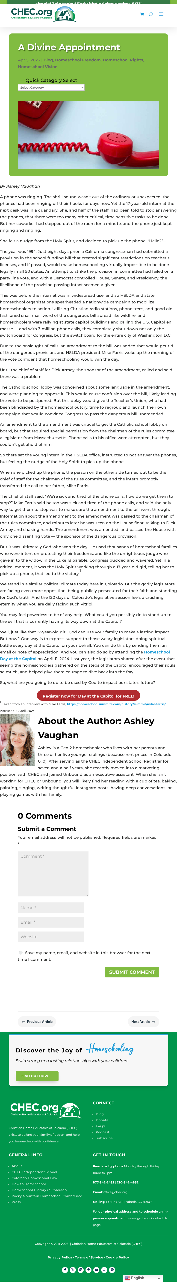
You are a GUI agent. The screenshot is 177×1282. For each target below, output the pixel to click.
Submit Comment (132, 972)
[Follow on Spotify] (112, 1270)
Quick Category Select (51, 80)
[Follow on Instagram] (81, 1270)
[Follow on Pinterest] (88, 1270)
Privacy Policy (60, 1257)
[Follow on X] (73, 1270)
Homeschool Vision (38, 66)
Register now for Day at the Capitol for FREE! (88, 696)
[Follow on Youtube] (96, 1270)
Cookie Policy (117, 1257)
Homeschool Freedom (78, 60)
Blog (48, 60)
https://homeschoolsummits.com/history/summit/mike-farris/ (116, 704)
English (137, 1278)
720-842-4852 (128, 1182)
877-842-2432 (103, 1182)
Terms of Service (89, 1257)
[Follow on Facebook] (65, 1270)
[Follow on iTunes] (104, 1270)
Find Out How (34, 1076)
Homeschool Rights (123, 60)
